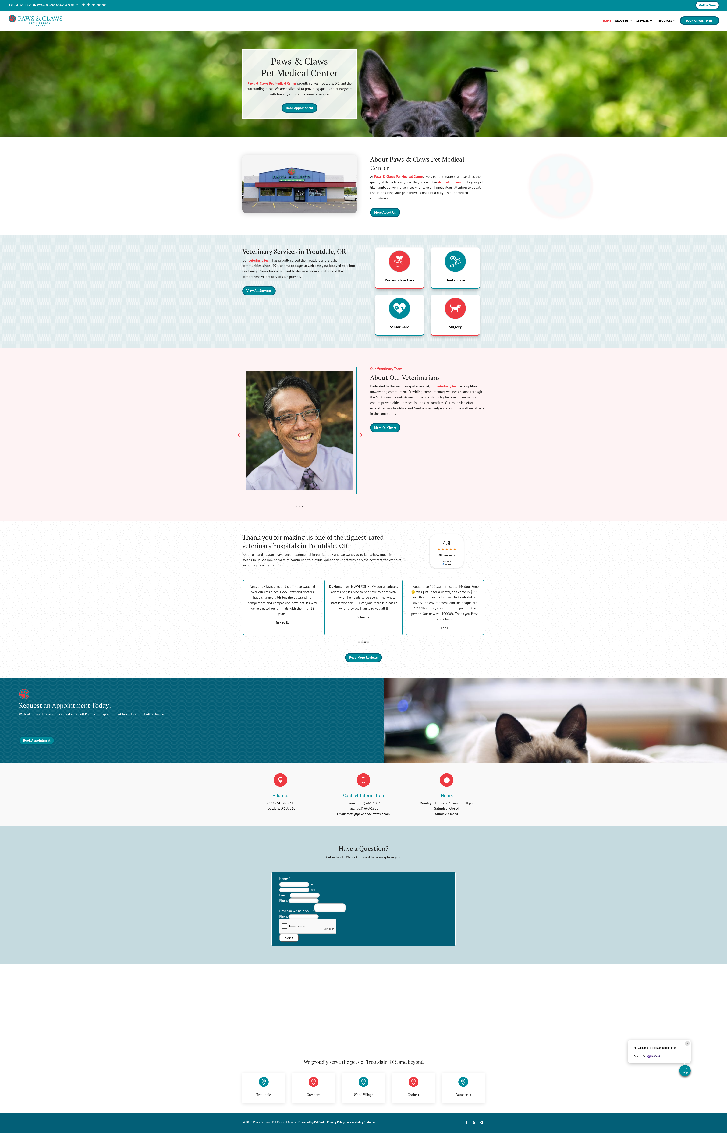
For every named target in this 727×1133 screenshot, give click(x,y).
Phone (284, 900)
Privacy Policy (336, 1122)
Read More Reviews (363, 657)
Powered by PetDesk (311, 1122)
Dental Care (455, 280)
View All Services (258, 290)
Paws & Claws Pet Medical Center (272, 83)
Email (284, 895)
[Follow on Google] (482, 1122)
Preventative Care (399, 280)
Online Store (707, 5)
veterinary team (260, 260)
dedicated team (449, 182)
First (312, 884)
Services (642, 21)
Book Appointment (700, 21)
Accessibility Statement (362, 1122)
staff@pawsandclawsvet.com (368, 814)
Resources (664, 21)
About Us (621, 21)
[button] (685, 1070)
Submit (289, 938)
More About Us (385, 212)
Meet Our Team (385, 427)
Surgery (455, 327)
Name (284, 879)
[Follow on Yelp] (474, 1122)
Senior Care (399, 327)
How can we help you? (296, 911)
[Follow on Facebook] (466, 1122)
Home (607, 21)
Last (312, 890)
